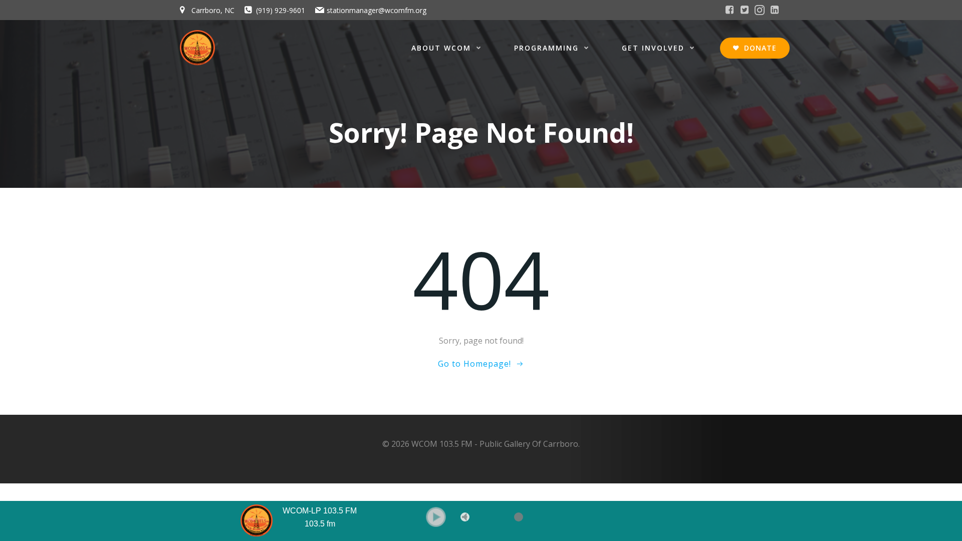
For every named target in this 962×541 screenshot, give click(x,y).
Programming (546, 48)
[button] (436, 517)
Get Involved (653, 48)
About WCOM (441, 48)
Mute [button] (464, 516)
